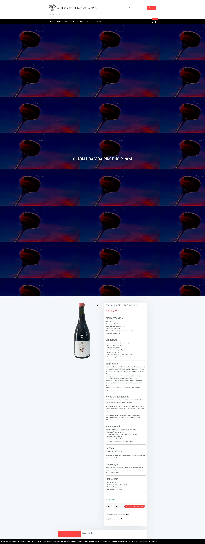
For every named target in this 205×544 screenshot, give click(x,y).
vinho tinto (119, 519)
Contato (98, 22)
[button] (98, 305)
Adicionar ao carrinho (134, 506)
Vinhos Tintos (125, 514)
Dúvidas (89, 22)
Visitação (80, 22)
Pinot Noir (113, 519)
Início (52, 22)
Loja (72, 22)
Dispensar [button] (154, 541)
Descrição (62, 534)
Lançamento (116, 514)
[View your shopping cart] (152, 22)
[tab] (69, 534)
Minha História (62, 22)
